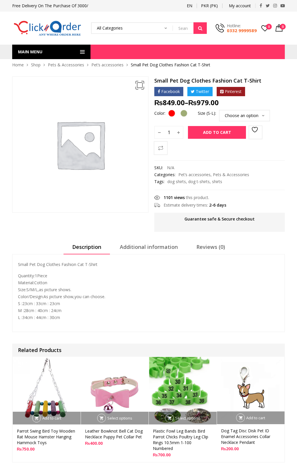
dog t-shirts (199, 181)
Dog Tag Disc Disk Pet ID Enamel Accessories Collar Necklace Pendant (245, 436)
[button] (139, 85)
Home (18, 65)
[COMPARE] (160, 148)
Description (86, 246)
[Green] (183, 113)
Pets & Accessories (66, 65)
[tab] (87, 248)
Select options (119, 418)
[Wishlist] (255, 132)
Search (200, 28)
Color (159, 113)
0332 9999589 (242, 30)
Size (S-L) (206, 113)
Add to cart (217, 132)
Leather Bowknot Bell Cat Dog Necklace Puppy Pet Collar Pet (114, 434)
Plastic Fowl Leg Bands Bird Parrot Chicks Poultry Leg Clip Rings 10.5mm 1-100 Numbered (180, 439)
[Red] (171, 113)
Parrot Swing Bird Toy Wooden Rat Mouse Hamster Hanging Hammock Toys (46, 436)
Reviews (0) (210, 246)
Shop (36, 65)
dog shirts (176, 181)
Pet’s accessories (107, 65)
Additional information (149, 246)
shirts (217, 181)
